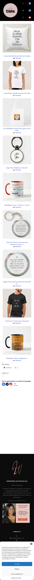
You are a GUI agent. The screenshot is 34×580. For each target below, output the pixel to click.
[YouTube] (30, 17)
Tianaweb (18, 58)
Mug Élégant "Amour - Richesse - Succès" (17, 205)
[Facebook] (30, 3)
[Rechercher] (23, 3)
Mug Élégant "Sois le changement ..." (17, 358)
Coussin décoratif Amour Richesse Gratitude (17, 56)
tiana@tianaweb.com (18, 538)
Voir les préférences (17, 574)
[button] (31, 544)
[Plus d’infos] (23, 10)
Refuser (17, 569)
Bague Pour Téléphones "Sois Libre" (17, 168)
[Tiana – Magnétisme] (11, 10)
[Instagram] (30, 10)
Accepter (17, 564)
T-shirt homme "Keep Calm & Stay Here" (17, 321)
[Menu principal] (23, 17)
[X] (7, 384)
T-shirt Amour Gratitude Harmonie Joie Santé (17, 93)
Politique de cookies (16, 578)
